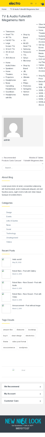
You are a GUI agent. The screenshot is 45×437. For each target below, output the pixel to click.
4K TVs (8, 37)
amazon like (7, 330)
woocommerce (9, 347)
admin (7, 140)
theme (5, 341)
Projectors (10, 77)
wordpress (23, 347)
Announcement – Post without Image (26, 305)
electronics (30, 336)
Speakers (9, 68)
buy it (5, 336)
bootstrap (32, 330)
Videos (9, 242)
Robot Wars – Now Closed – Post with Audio (26, 283)
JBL (24, 71)
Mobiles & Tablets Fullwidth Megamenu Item (33, 160)
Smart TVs (10, 34)
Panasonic (27, 52)
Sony (25, 74)
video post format (19, 341)
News (8, 225)
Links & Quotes (12, 221)
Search (31, 3)
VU (24, 40)
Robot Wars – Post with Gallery (24, 271)
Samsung (26, 49)
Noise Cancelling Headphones (11, 86)
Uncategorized (12, 238)
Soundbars (10, 92)
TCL (25, 55)
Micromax (27, 61)
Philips (25, 83)
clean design (17, 336)
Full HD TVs (10, 40)
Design (9, 212)
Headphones (11, 80)
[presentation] (42, 372)
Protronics (27, 86)
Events (9, 216)
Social (8, 229)
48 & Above (10, 58)
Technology (11, 233)
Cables (41, 65)
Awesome (20, 330)
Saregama (27, 89)
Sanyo (25, 58)
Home (4, 9)
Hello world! (16, 259)
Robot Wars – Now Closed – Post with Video (26, 295)
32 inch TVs (10, 49)
